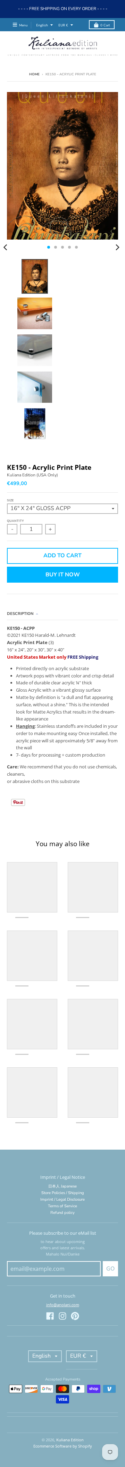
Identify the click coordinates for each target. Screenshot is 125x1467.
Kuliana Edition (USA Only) (32, 475)
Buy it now (62, 574)
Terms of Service (62, 1206)
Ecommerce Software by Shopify (62, 1446)
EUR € (63, 25)
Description (20, 613)
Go (110, 1269)
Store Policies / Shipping (62, 1192)
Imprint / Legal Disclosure (62, 1199)
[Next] (117, 247)
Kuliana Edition (70, 1439)
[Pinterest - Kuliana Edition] (75, 1316)
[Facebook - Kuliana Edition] (50, 1316)
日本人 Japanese (62, 1186)
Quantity (15, 521)
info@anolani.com (62, 1304)
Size (10, 500)
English (42, 25)
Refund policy (62, 1212)
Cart (105, 25)
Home (34, 74)
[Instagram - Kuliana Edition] (62, 1316)
